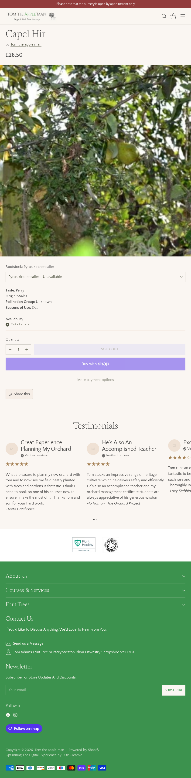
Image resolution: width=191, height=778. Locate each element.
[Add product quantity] (27, 350)
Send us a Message (28, 643)
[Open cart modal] (173, 16)
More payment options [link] (95, 380)
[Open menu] (182, 16)
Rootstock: (30, 267)
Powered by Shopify (84, 750)
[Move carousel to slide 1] (94, 519)
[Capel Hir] (95, 160)
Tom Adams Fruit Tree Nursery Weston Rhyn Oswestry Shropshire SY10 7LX (73, 652)
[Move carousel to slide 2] (97, 519)
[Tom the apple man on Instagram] (15, 716)
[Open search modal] (164, 16)
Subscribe (174, 690)
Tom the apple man (25, 44)
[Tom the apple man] (31, 16)
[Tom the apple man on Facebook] (8, 716)
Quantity (13, 339)
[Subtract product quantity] (10, 350)
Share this (22, 394)
